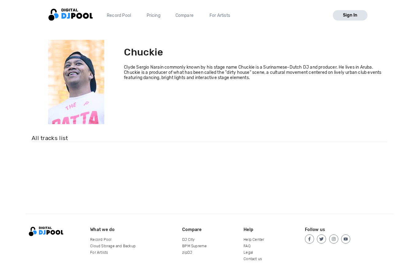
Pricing (153, 15)
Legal (248, 252)
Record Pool (119, 15)
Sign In (350, 15)
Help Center (254, 239)
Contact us (253, 259)
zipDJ (187, 252)
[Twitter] (321, 239)
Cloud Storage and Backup (113, 246)
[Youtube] (345, 239)
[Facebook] (309, 239)
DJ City (188, 239)
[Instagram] (333, 239)
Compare (184, 15)
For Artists (220, 15)
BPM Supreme (194, 246)
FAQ (247, 246)
